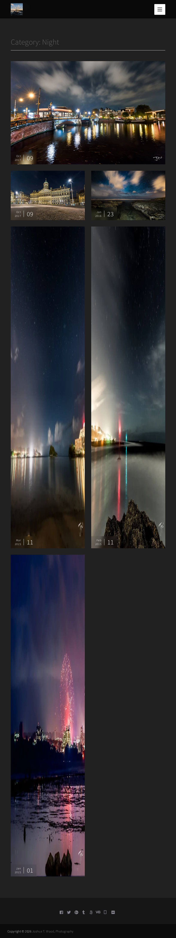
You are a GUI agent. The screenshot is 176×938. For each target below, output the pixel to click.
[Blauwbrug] (88, 112)
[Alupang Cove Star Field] (48, 387)
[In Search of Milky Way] (128, 195)
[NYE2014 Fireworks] (48, 715)
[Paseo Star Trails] (128, 387)
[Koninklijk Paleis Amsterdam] (48, 195)
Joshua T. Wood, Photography (53, 931)
